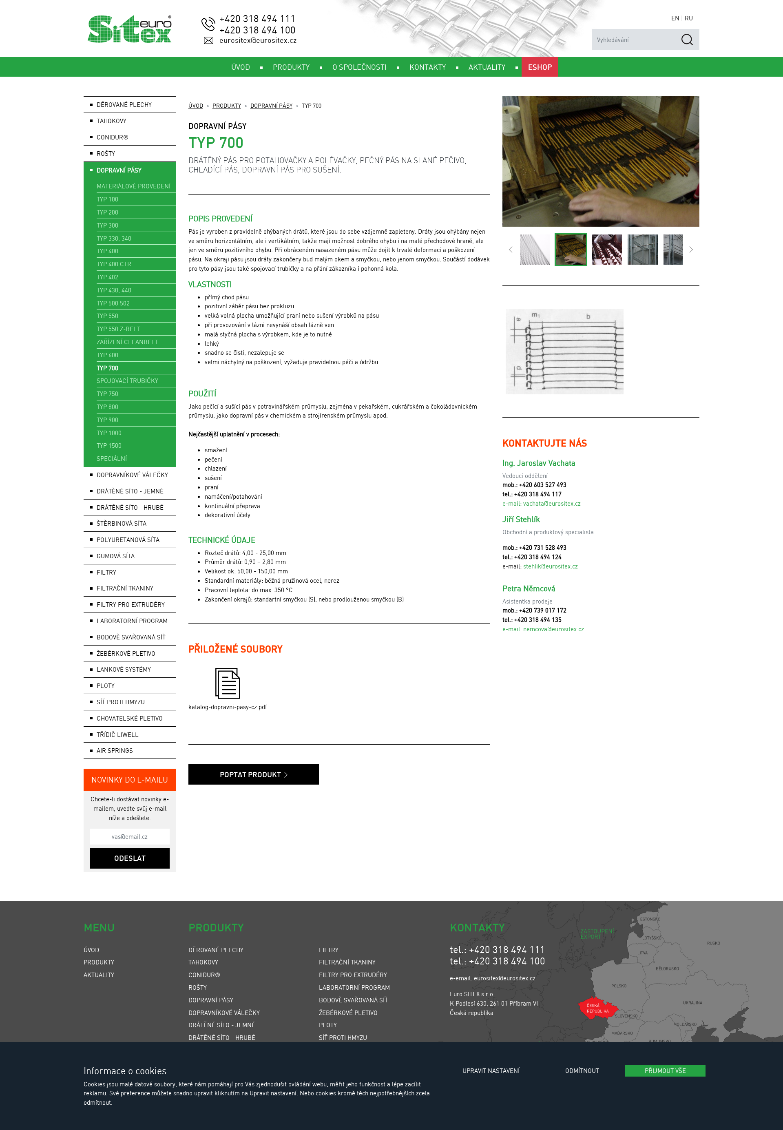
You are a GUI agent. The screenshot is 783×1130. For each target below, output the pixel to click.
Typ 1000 (109, 433)
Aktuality (99, 975)
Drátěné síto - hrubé (221, 1037)
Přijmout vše (665, 1070)
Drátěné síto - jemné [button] (130, 491)
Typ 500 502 (113, 303)
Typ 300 (107, 225)
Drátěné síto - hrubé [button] (130, 507)
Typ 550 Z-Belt (118, 329)
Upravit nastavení (491, 1070)
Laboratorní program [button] (132, 621)
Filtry (328, 950)
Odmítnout (582, 1070)
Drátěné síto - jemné (221, 1025)
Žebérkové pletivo (126, 653)
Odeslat (130, 858)
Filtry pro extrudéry (353, 975)
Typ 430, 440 (114, 290)
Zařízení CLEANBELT (127, 342)
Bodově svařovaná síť (131, 637)
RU (689, 18)
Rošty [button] (106, 153)
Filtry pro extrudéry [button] (131, 604)
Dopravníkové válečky (132, 475)
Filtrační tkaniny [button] (125, 588)
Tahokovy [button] (111, 121)
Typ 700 (107, 368)
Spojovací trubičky (127, 380)
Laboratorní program (354, 987)
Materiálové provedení (133, 186)
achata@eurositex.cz (553, 503)
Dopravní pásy (271, 105)
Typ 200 (107, 212)
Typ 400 (107, 251)
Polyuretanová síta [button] (128, 539)
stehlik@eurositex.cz (550, 566)
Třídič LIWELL (118, 734)
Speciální (112, 458)
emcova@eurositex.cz (555, 629)
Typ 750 (107, 393)
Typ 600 (107, 355)
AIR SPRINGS (115, 750)
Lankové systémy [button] (124, 669)
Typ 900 (107, 420)
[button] (510, 249)
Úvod (195, 105)
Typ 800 (107, 406)
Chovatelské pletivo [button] (130, 718)
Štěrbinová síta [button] (121, 523)
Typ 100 (107, 199)
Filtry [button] (106, 572)
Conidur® (112, 137)
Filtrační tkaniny (347, 962)
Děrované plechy (215, 950)
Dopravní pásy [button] (119, 170)
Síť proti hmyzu (343, 1037)
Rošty (197, 987)
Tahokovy (203, 962)
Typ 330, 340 (114, 238)
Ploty (328, 1025)
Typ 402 (107, 277)
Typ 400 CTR (114, 264)
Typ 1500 (109, 445)
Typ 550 (107, 316)
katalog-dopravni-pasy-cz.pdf (227, 707)
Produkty (226, 105)
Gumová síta (116, 556)
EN (675, 18)
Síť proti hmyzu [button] (121, 702)
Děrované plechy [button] (124, 104)
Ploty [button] (106, 685)
